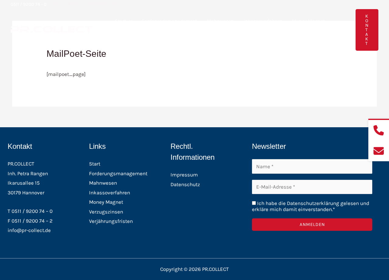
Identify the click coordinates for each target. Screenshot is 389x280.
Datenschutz (185, 184)
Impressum (184, 175)
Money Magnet (308, 21)
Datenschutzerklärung (313, 203)
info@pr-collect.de (29, 230)
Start (120, 21)
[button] (129, 21)
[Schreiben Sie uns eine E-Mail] (378, 151)
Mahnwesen (220, 21)
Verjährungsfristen (111, 221)
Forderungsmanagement (169, 21)
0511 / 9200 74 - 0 (28, 4)
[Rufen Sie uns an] (378, 130)
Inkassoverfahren (263, 21)
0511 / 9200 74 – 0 (32, 211)
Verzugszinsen (106, 212)
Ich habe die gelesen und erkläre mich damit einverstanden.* (310, 206)
